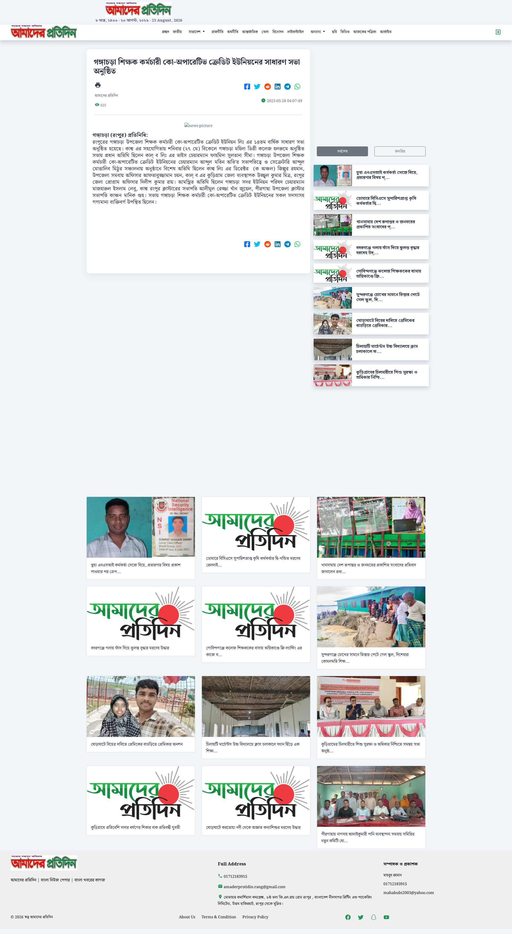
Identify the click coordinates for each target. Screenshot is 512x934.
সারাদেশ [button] (195, 32)
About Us (187, 917)
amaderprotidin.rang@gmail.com (255, 887)
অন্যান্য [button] (316, 32)
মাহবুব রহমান (392, 875)
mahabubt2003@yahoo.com (408, 893)
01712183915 (235, 876)
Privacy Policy (255, 917)
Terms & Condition (219, 917)
